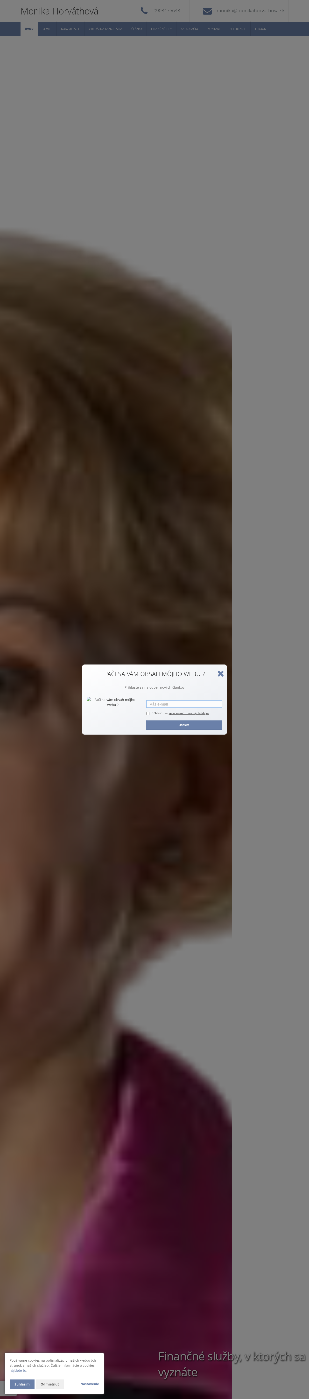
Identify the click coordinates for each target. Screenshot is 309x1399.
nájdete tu (18, 1370)
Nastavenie (89, 1384)
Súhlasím (22, 1384)
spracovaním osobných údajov (189, 713)
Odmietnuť (50, 1384)
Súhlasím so (160, 713)
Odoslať (184, 725)
